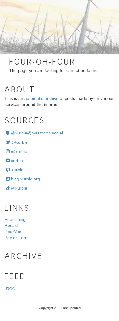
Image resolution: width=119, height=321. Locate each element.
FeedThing (15, 219)
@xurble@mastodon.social (36, 132)
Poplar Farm (17, 237)
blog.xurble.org (25, 178)
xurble (16, 160)
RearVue (13, 231)
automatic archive (41, 98)
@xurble (19, 142)
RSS (10, 288)
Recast (11, 225)
